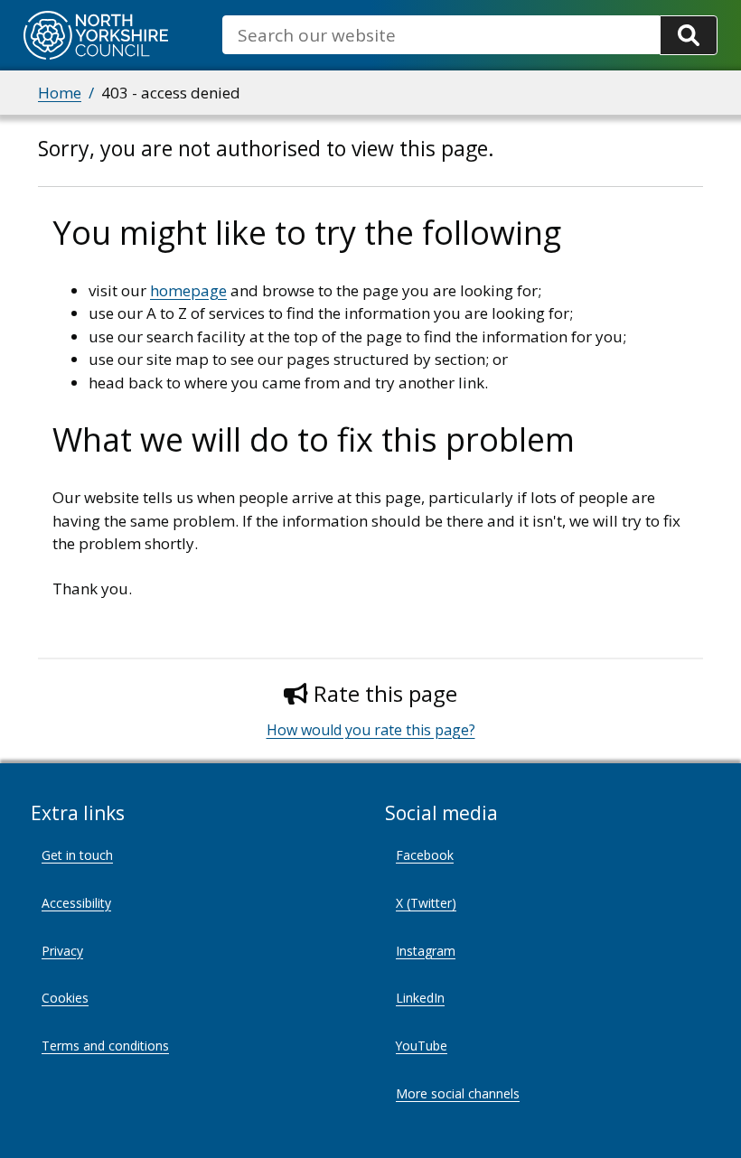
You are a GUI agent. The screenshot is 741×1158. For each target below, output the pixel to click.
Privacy (62, 950)
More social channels (458, 1093)
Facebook (425, 855)
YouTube (421, 1045)
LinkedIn (420, 997)
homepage (188, 290)
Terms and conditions (105, 1045)
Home (59, 92)
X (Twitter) (426, 902)
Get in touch (77, 855)
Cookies (65, 997)
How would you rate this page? (371, 730)
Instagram (425, 950)
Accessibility (76, 902)
